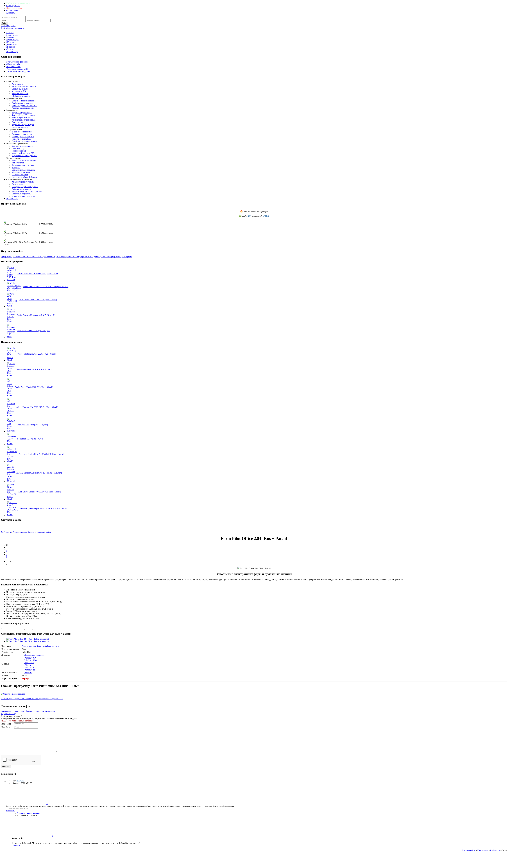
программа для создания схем (96, 256)
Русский (28, 673)
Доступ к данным (20, 89)
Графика (10, 37)
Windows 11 (29, 670)
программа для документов (43, 711)
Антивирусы (17, 84)
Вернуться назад (8, 713)
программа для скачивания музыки (17, 256)
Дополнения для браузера (23, 170)
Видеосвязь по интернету (23, 134)
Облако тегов (12, 10)
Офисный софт (13, 64)
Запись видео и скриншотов (24, 105)
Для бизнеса (11, 44)
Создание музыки (20, 127)
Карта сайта (482, 850)
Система (10, 49)
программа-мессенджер (72, 256)
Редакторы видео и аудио (23, 124)
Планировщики (13, 66)
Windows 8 (29, 665)
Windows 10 (29, 667)
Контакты (10, 13)
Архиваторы (17, 184)
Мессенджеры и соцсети (23, 136)
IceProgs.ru (495, 850)
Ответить (10, 811)
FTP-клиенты (18, 163)
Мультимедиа (12, 40)
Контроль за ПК (19, 91)
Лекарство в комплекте (34, 655)
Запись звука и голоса (21, 117)
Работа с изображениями (23, 108)
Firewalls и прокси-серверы (24, 160)
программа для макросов (121, 256)
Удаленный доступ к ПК (17, 69)
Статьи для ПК (13, 6)
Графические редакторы (22, 103)
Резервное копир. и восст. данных (27, 191)
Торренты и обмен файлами (24, 177)
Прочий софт (12, 51)
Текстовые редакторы (21, 194)
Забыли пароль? (8, 26)
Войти (4, 28)
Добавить (6, 767)
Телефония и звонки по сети (24, 141)
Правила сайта (468, 850)
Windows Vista (30, 660)
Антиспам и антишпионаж (24, 86)
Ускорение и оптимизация (23, 196)
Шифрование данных (21, 96)
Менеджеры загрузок (21, 172)
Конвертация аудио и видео (24, 120)
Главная (9, 32)
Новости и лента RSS (21, 139)
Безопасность (12, 35)
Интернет (10, 47)
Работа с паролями (20, 93)
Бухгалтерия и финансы (17, 62)
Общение (10, 42)
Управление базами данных (18, 71)
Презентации (18, 122)
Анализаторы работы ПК (23, 182)
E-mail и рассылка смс (21, 132)
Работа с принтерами (21, 189)
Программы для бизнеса (33, 646)
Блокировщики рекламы (23, 165)
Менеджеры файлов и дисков (25, 186)
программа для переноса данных (47, 256)
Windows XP (30, 658)
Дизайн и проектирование (23, 101)
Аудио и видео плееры (22, 113)
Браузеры (16, 167)
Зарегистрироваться (16, 28)
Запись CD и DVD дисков (23, 115)
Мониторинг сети (20, 175)
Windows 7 (29, 662)
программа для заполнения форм (16, 711)
